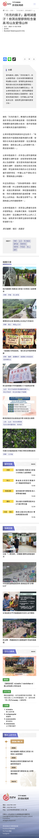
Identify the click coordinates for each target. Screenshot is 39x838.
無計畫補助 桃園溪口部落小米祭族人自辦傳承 (19, 290)
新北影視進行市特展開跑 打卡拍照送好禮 (18, 386)
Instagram (6, 833)
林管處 (22, 247)
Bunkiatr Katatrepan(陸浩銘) (14, 31)
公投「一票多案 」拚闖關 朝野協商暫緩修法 (19, 555)
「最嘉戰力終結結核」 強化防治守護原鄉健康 (19, 352)
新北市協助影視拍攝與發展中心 (18, 389)
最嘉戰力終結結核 (27, 357)
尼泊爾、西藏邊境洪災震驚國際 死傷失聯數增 (19, 641)
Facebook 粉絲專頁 (9, 828)
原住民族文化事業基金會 (10, 826)
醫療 (9, 357)
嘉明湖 (16, 244)
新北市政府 (7, 392)
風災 (9, 324)
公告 (4, 422)
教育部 (19, 424)
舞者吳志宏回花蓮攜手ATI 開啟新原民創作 (25, 481)
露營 (15, 250)
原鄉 (15, 241)
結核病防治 (7, 359)
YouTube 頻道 (7, 831)
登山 (28, 247)
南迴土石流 (16, 324)
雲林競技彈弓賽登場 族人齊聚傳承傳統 (25, 492)
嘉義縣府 (16, 357)
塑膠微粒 (23, 244)
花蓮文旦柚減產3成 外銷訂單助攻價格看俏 (19, 451)
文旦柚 (10, 454)
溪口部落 (16, 295)
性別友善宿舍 (17, 422)
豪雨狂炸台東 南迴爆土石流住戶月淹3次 (18, 321)
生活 (20, 241)
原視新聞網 (17, 5)
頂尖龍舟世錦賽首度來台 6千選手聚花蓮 (25, 502)
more (14, 781)
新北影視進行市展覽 (19, 392)
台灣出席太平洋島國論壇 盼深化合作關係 (18, 613)
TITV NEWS (16, 2)
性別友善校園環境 (9, 424)
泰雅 (9, 295)
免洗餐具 (27, 241)
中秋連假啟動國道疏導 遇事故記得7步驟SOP (18, 584)
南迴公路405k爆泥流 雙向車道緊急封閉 (25, 513)
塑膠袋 (16, 247)
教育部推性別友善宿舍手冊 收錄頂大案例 (18, 418)
